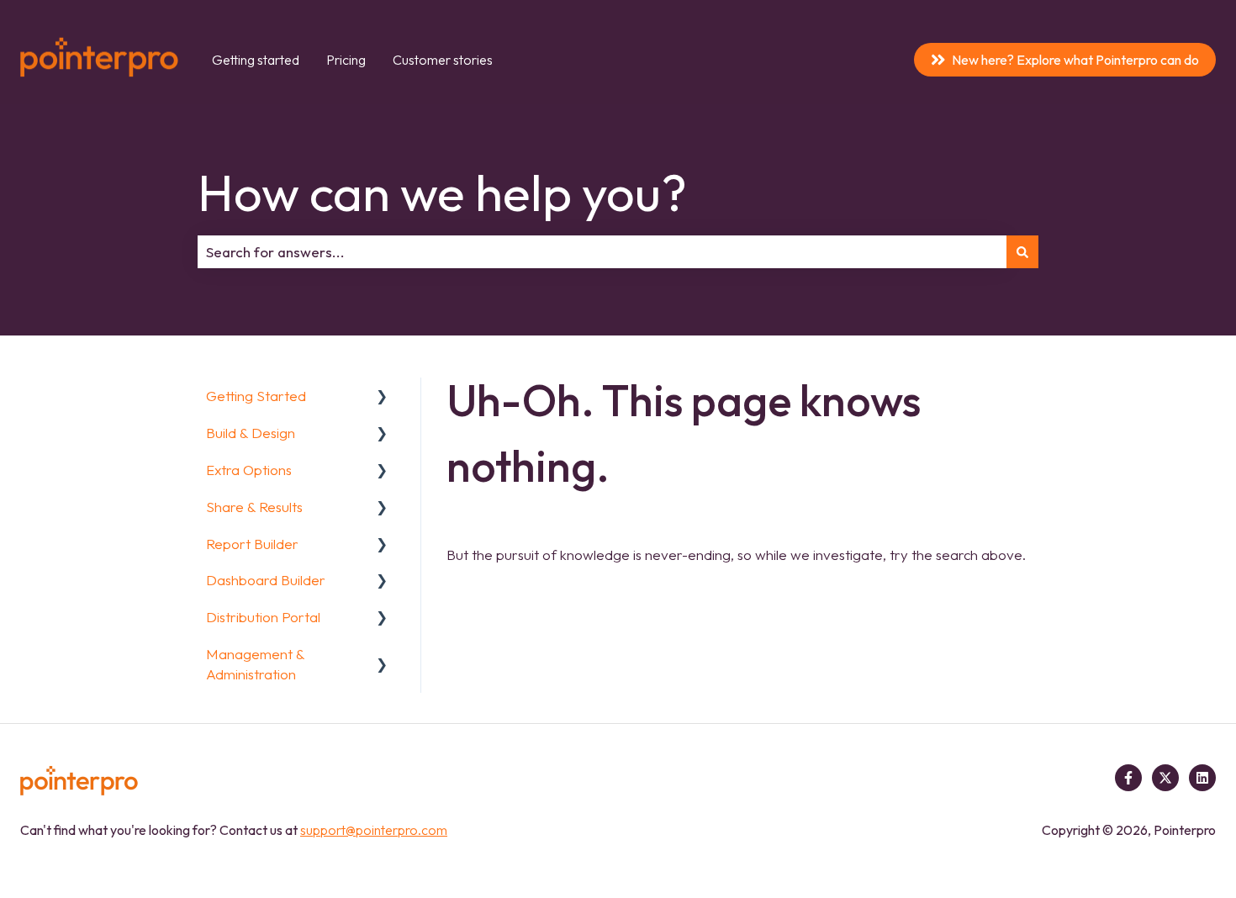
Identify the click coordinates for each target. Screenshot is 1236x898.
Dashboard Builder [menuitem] (265, 580)
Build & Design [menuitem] (250, 432)
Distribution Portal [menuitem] (263, 617)
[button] (381, 396)
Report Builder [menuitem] (252, 543)
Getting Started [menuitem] (256, 395)
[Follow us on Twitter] (1165, 777)
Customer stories (443, 59)
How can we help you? (442, 193)
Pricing (346, 59)
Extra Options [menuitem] (249, 469)
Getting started (255, 59)
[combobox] (602, 252)
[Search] (1022, 252)
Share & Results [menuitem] (254, 506)
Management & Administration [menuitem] (255, 664)
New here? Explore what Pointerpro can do (1075, 59)
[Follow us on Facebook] (1128, 777)
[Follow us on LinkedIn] (1202, 777)
